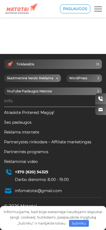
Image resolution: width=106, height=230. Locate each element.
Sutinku (79, 223)
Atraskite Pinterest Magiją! (29, 112)
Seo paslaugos (18, 122)
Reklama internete (21, 132)
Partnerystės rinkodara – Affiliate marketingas (47, 142)
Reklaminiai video (21, 161)
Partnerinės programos (26, 151)
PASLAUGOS (75, 8)
